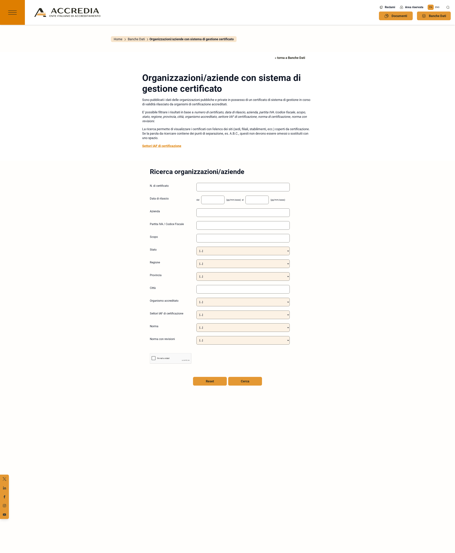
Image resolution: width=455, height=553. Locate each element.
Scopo (154, 237)
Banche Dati (437, 16)
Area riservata (414, 7)
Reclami (390, 7)
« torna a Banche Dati (290, 58)
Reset (210, 381)
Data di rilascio (159, 198)
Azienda (155, 211)
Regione (155, 262)
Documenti (399, 16)
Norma (154, 326)
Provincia (156, 275)
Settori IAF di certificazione (161, 146)
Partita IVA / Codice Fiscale (167, 224)
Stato (153, 249)
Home (118, 39)
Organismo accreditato (164, 300)
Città (153, 288)
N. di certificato (159, 185)
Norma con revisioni (162, 339)
